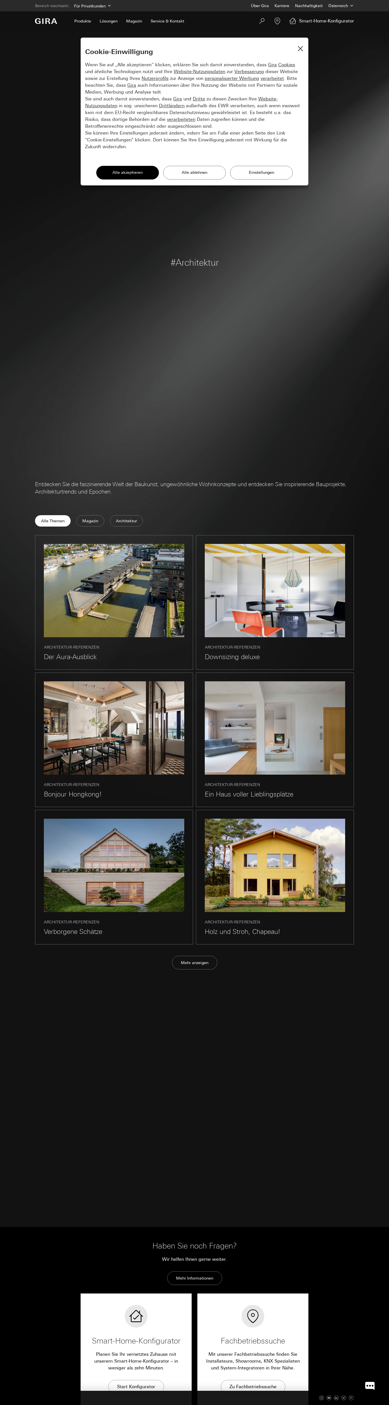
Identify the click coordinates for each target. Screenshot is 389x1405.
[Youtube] (329, 1398)
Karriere (282, 5)
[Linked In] (336, 1398)
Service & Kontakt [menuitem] (167, 21)
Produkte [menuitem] (82, 21)
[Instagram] (321, 1398)
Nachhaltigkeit (309, 5)
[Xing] (344, 1398)
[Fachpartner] (277, 21)
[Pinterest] (351, 1398)
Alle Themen (53, 521)
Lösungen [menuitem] (109, 21)
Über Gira (260, 5)
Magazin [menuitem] (134, 21)
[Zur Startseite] (46, 21)
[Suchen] (262, 21)
